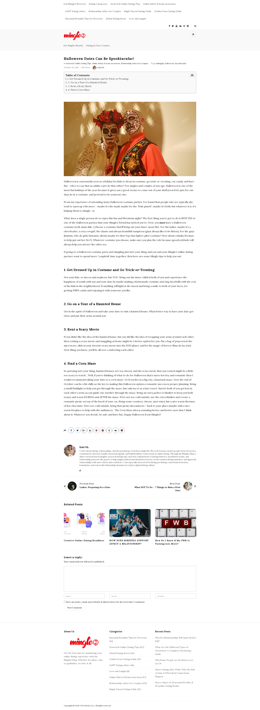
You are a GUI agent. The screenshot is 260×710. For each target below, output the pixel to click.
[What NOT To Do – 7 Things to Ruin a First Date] (187, 486)
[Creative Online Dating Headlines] (84, 523)
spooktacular (180, 63)
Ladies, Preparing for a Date (95, 487)
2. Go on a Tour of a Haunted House (87, 82)
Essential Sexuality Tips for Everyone (84, 18)
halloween (169, 63)
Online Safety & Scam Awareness (159, 4)
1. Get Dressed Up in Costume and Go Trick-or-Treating (97, 78)
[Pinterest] (188, 25)
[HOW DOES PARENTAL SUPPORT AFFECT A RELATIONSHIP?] (129, 523)
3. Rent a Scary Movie (80, 86)
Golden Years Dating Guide (168, 11)
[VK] (180, 25)
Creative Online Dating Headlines (84, 540)
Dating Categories (98, 4)
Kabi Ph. (100, 67)
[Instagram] (184, 25)
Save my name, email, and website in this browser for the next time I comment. (105, 602)
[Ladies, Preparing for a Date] (72, 486)
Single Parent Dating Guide (137, 11)
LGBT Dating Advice (75, 11)
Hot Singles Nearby (73, 45)
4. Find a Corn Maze (79, 89)
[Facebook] (169, 25)
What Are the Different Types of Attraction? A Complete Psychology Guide (173, 650)
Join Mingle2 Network (74, 4)
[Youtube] (176, 25)
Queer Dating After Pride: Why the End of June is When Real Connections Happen (175, 673)
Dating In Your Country (98, 45)
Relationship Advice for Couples (105, 11)
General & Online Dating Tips (125, 4)
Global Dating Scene (116, 18)
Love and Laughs (137, 18)
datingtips (160, 63)
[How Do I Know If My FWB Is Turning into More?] (175, 523)
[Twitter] (173, 25)
